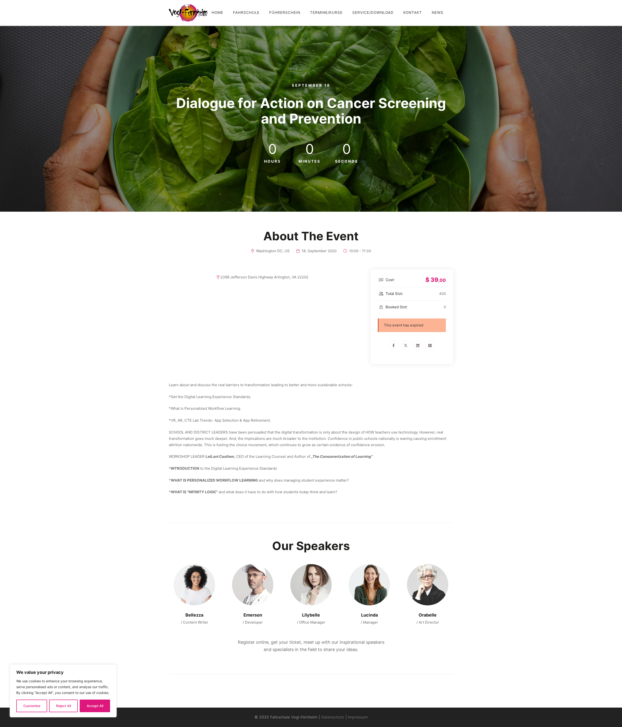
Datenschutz (332, 717)
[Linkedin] (418, 345)
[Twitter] (406, 345)
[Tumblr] (430, 345)
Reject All (63, 706)
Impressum (358, 717)
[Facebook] (393, 345)
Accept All (95, 706)
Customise (31, 706)
